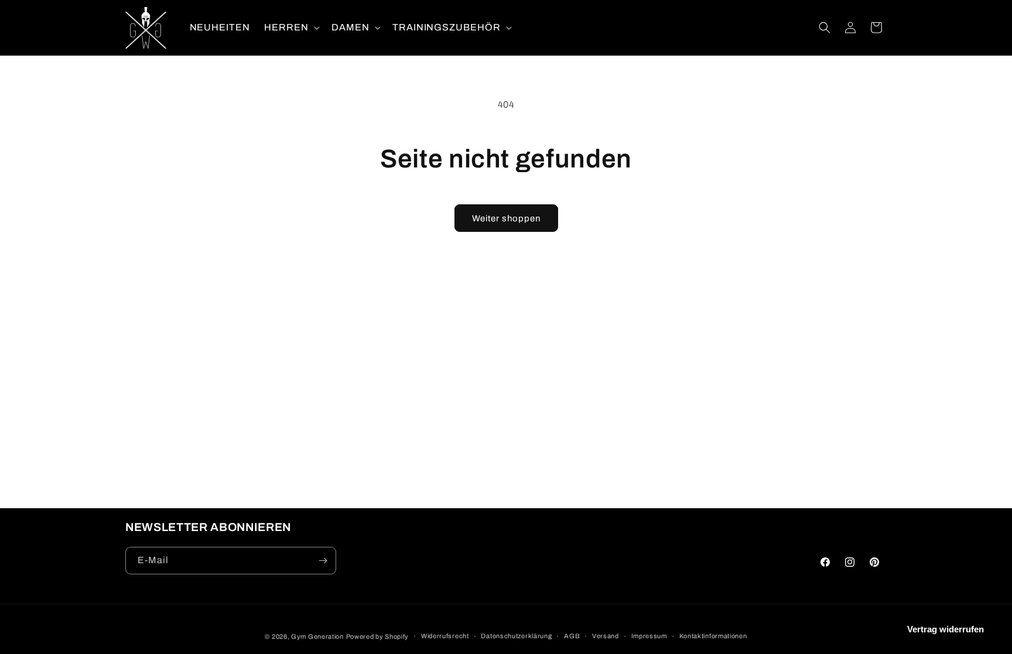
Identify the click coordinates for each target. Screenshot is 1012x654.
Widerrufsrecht (445, 635)
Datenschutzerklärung (516, 635)
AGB (572, 635)
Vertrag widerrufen (945, 629)
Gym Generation (317, 636)
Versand (605, 635)
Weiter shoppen (506, 218)
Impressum (649, 635)
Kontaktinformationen (713, 635)
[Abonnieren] (323, 560)
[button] (290, 28)
